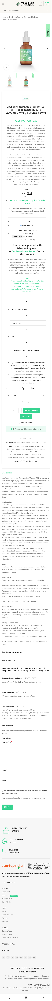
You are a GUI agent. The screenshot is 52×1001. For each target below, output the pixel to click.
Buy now (26, 417)
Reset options (28, 402)
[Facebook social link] (20, 461)
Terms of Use (7, 931)
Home (4, 17)
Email (4, 780)
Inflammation (14, 452)
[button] (4, 47)
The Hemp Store (15, 17)
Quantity (25, 190)
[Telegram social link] (36, 461)
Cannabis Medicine (31, 17)
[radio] (22, 193)
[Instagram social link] (12, 957)
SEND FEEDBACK (8, 883)
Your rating (6, 738)
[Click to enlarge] (6, 67)
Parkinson (30, 457)
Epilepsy (24, 449)
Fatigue (30, 449)
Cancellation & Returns (10, 938)
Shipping (5, 921)
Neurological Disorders (16, 457)
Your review (7, 742)
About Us (5, 895)
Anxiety (40, 446)
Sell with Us (6, 902)
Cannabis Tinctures (9, 20)
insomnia (23, 452)
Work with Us (10, 898)
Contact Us (6, 892)
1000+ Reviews (8, 915)
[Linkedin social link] (30, 461)
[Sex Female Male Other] (28, 336)
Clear (27, 197)
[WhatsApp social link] (33, 461)
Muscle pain (36, 454)
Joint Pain (31, 452)
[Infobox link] (14, 830)
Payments (5, 918)
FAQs (4, 911)
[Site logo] (25, 3)
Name (4, 770)
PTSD (36, 457)
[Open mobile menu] (3, 3)
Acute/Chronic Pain (20, 446)
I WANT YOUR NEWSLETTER (38, 985)
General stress (39, 449)
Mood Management (24, 454)
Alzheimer (32, 446)
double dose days (13, 449)
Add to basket (31, 410)
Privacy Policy (7, 934)
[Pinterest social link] (27, 461)
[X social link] (24, 461)
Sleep (42, 457)
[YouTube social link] (17, 957)
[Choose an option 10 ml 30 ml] (28, 395)
